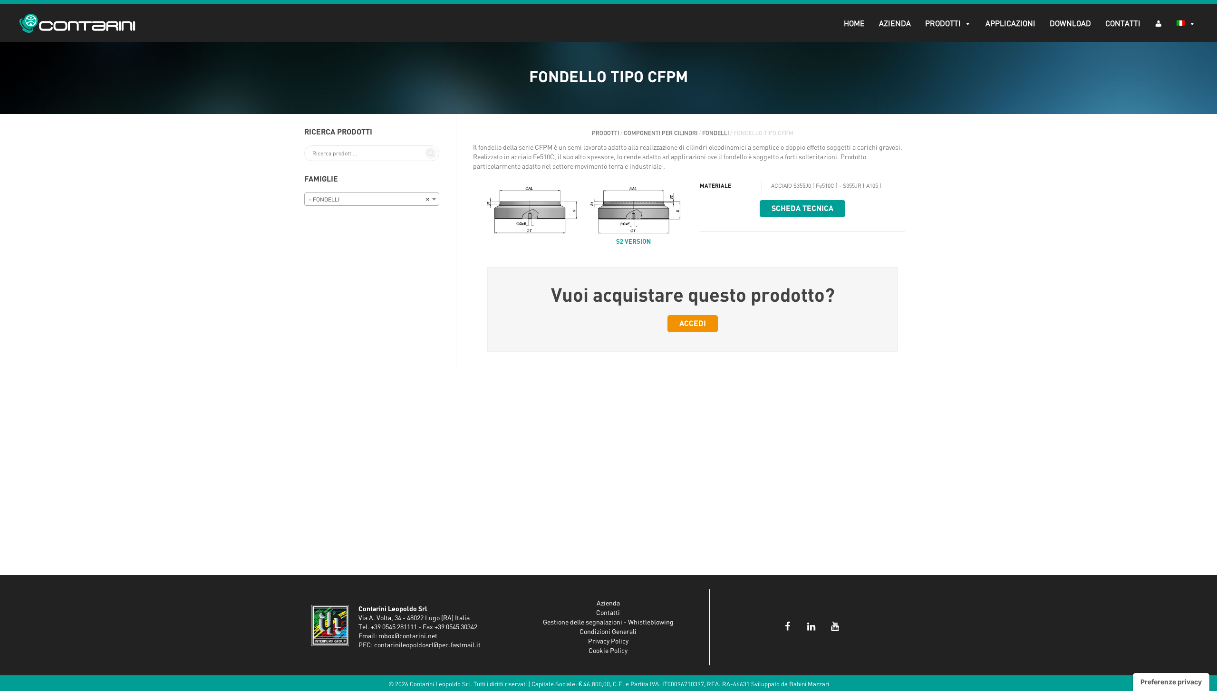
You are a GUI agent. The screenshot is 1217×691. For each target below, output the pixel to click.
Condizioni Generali (608, 632)
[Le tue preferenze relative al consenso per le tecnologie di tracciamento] (1171, 682)
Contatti (1122, 24)
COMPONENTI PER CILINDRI (660, 133)
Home (854, 24)
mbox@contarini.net (407, 636)
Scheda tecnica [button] (802, 208)
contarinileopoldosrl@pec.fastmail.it (427, 645)
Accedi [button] (692, 323)
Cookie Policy (608, 651)
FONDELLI (715, 133)
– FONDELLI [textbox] (369, 199)
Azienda (895, 24)
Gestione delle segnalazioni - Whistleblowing (608, 622)
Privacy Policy (608, 641)
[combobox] (371, 199)
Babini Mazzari (809, 684)
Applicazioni (1010, 24)
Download (1070, 24)
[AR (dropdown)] (1158, 23)
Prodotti (943, 24)
